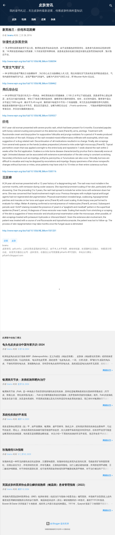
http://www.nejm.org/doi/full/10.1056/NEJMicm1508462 (29, 83)
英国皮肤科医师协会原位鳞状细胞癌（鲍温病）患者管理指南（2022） (44, 484)
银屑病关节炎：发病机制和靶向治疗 (24, 379)
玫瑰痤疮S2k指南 (12, 449)
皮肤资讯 (46, 5)
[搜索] (111, 6)
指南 (33, 19)
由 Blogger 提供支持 (59, 523)
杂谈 (53, 19)
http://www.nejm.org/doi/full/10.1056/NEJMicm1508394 (29, 61)
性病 (24, 19)
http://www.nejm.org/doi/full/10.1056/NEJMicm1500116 (29, 171)
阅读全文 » (108, 370)
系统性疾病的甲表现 (14, 414)
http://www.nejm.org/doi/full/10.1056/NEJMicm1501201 (29, 230)
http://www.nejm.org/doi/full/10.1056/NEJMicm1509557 (29, 115)
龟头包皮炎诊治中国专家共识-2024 (23, 344)
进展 (43, 19)
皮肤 (14, 19)
